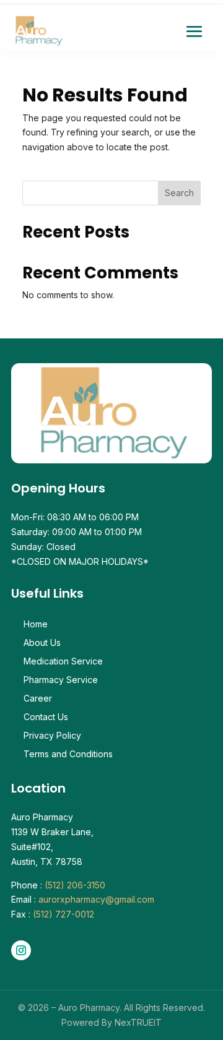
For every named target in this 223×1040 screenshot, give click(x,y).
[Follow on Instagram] (21, 950)
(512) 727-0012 (63, 914)
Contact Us (46, 717)
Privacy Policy (52, 736)
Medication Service (63, 661)
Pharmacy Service (61, 680)
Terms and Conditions (68, 754)
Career (38, 698)
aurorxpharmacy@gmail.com (96, 899)
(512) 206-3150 (75, 885)
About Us (42, 643)
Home (36, 624)
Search (179, 192)
